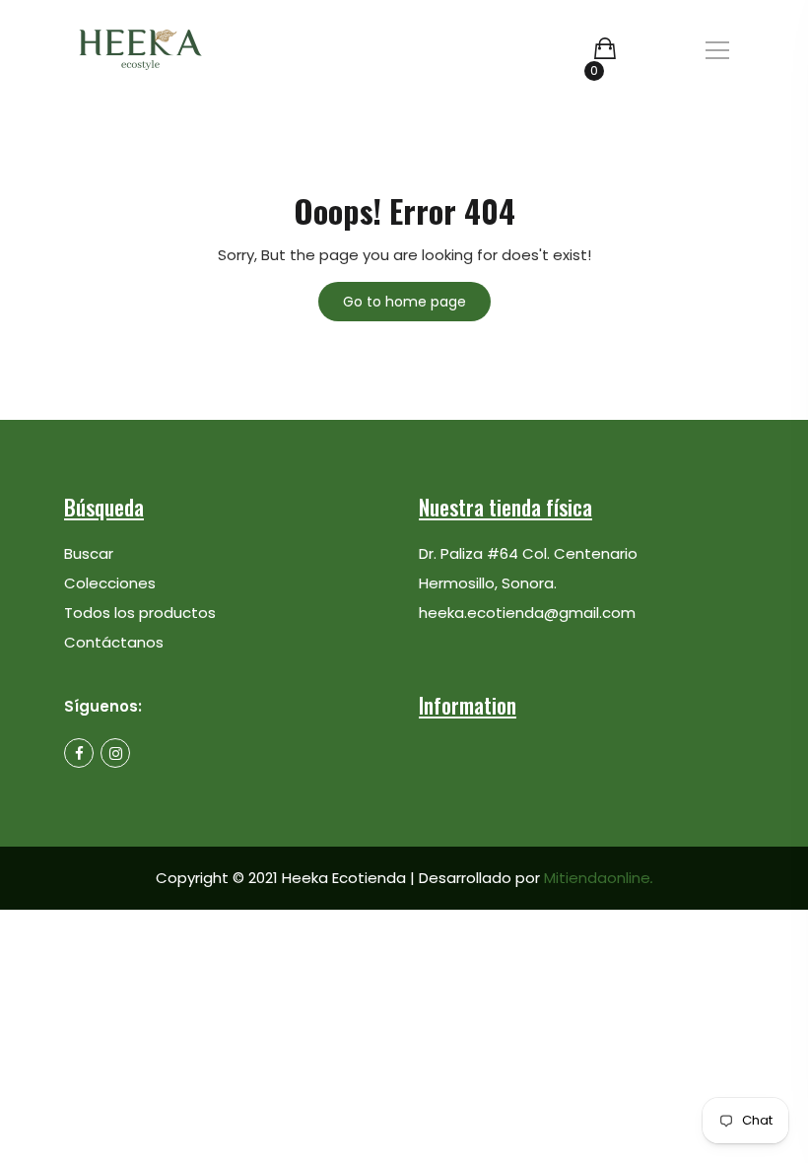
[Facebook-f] (79, 753)
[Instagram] (115, 753)
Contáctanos (114, 642)
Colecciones (110, 583)
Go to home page (404, 301)
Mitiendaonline (598, 877)
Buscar (88, 553)
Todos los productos (140, 612)
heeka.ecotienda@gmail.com (527, 612)
